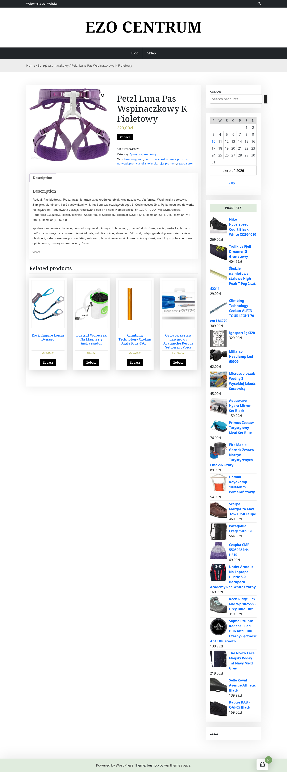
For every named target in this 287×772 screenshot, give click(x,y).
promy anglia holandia (143, 163)
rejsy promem (167, 163)
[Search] (265, 99)
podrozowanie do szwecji (160, 159)
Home (30, 65)
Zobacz (125, 137)
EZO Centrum (143, 26)
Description (42, 177)
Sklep (151, 53)
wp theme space (177, 765)
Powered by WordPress (114, 765)
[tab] (42, 177)
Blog (134, 53)
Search (215, 92)
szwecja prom (185, 163)
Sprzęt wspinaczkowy (53, 65)
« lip (232, 183)
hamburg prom (133, 159)
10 (213, 141)
